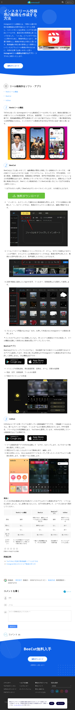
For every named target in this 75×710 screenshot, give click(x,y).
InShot (8, 100)
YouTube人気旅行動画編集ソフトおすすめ (22, 561)
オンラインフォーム (25, 689)
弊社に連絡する (39, 689)
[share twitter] (57, 691)
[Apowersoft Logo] (34, 2)
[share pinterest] (61, 691)
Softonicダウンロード (10, 689)
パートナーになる (40, 692)
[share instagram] (66, 691)
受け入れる (60, 703)
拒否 (52, 703)
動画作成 (51, 580)
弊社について (39, 686)
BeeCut (8, 96)
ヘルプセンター (23, 686)
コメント (67, 591)
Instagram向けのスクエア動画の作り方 (21, 564)
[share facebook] (52, 691)
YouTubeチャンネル (10, 686)
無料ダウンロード (13, 66)
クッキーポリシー (18, 705)
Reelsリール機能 (12, 92)
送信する (13, 626)
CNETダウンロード (9, 692)
